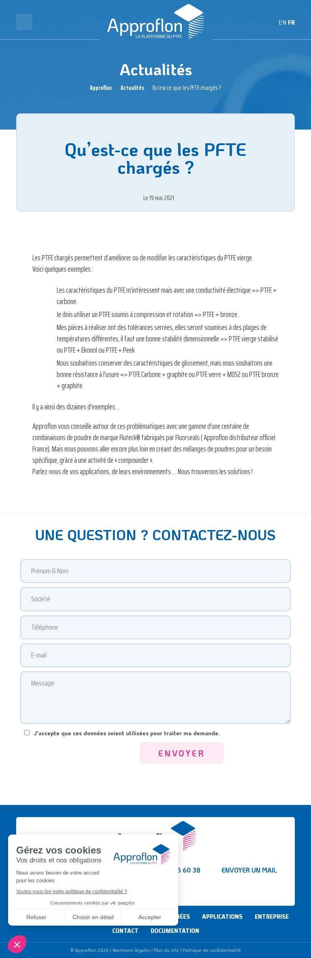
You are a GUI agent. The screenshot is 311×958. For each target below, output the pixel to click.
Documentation (175, 931)
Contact (125, 931)
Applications (222, 916)
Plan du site (166, 950)
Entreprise (272, 916)
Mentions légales (131, 950)
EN (282, 22)
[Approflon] (155, 22)
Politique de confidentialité (212, 950)
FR (291, 22)
